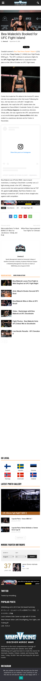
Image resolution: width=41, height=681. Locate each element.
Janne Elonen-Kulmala (29, 564)
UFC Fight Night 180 (26, 208)
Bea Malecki (10, 208)
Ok (21, 678)
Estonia (33, 470)
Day (17, 552)
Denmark (20, 479)
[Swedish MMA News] (7, 466)
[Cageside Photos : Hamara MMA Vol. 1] (5, 520)
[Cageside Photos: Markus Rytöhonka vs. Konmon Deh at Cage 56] (5, 529)
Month (5, 552)
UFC (18, 208)
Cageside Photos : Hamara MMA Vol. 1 (22, 518)
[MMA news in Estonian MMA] (33, 466)
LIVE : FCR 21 (5, 626)
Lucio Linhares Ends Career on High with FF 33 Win (18, 616)
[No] (38, 674)
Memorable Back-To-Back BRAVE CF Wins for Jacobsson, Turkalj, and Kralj (10, 231)
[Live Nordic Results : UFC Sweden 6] (6, 333)
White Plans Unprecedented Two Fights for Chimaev (30, 229)
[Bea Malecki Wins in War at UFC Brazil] (6, 303)
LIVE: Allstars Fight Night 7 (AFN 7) (15, 513)
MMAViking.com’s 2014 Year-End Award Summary (18, 607)
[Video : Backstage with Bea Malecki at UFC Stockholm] (6, 313)
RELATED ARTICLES (6, 275)
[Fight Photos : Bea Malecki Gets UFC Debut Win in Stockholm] (6, 323)
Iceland (33, 479)
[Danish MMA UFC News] (20, 475)
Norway (7, 479)
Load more (20, 538)
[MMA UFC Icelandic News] (33, 475)
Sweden (20, 470)
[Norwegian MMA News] (7, 475)
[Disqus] (20, 372)
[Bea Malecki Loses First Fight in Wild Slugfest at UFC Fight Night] (6, 283)
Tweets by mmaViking (8, 596)
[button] (38, 3)
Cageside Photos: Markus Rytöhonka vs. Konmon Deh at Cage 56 (25, 528)
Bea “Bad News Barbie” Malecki (25, 51)
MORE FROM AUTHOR (19, 275)
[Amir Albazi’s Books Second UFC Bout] (6, 293)
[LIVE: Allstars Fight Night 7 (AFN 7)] (20, 502)
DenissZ (5, 41)
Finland (7, 470)
